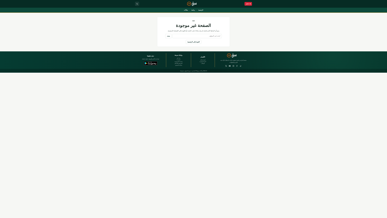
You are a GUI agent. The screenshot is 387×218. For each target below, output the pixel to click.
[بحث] (137, 4)
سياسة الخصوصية (179, 61)
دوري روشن (203, 59)
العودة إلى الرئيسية (193, 42)
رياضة (193, 10)
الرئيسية (200, 10)
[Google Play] (150, 63)
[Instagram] (233, 66)
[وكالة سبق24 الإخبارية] (193, 4)
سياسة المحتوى (178, 65)
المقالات (203, 63)
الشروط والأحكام (178, 63)
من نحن (178, 58)
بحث (168, 36)
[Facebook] (237, 66)
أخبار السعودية (203, 61)
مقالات (186, 10)
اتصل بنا (178, 59)
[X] (226, 66)
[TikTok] (241, 66)
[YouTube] (230, 66)
